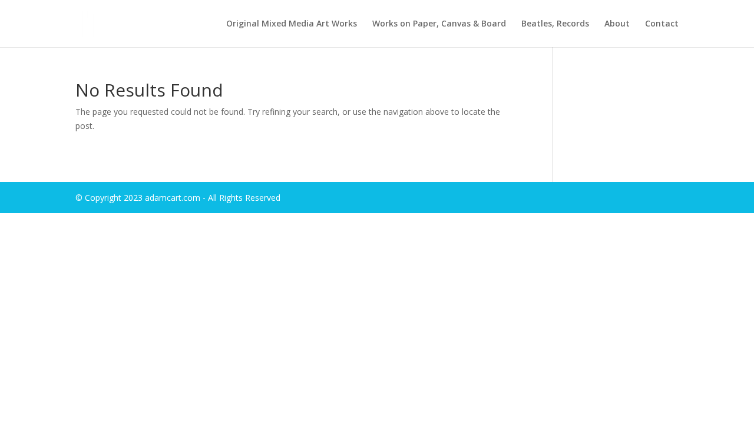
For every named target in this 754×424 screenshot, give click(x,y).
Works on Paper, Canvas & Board (439, 24)
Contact (662, 24)
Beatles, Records (555, 24)
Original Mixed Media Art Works (291, 24)
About (617, 24)
